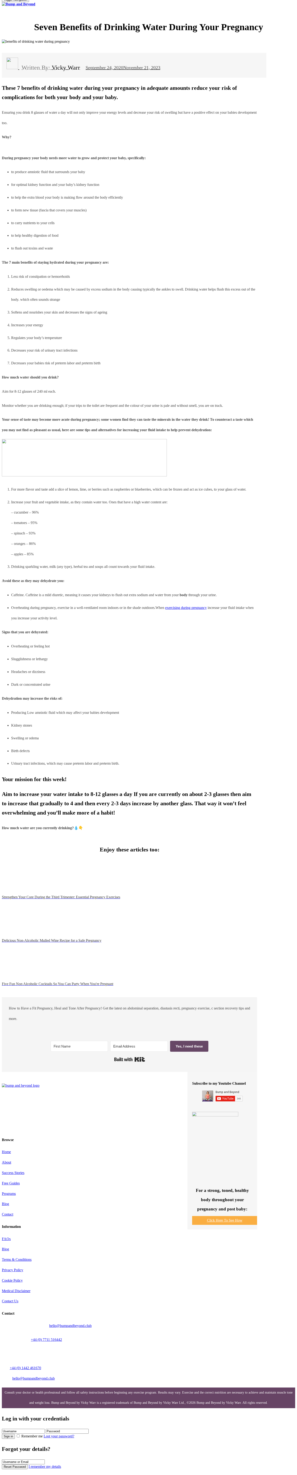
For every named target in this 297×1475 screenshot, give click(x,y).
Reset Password (15, 1467)
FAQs (6, 1239)
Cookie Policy (12, 1280)
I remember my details (45, 1467)
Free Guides (11, 1183)
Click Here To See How (224, 1220)
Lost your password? (59, 1436)
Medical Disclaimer (16, 1291)
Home (6, 1152)
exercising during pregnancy (186, 608)
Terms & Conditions (17, 1260)
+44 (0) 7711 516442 (46, 1340)
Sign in (8, 1436)
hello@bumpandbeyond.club (70, 1326)
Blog (5, 1204)
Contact (7, 1214)
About (6, 1162)
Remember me (32, 1436)
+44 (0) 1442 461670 (25, 1368)
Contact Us (10, 1301)
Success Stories (13, 1173)
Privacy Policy (12, 1270)
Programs (9, 1194)
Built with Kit (129, 1059)
